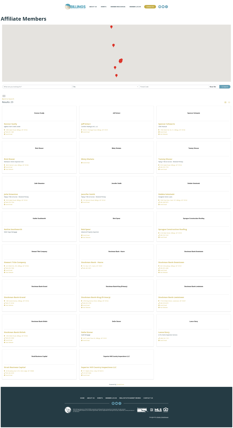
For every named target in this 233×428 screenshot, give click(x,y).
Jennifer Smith (88, 194)
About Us (93, 7)
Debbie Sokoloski (166, 194)
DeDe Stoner (87, 332)
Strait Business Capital (15, 367)
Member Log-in (135, 7)
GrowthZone (120, 384)
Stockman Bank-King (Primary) (95, 297)
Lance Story (163, 332)
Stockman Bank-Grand (14, 297)
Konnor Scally (10, 124)
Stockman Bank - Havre (92, 262)
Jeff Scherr (86, 124)
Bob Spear (86, 229)
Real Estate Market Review (130, 398)
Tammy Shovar (165, 159)
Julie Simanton (11, 194)
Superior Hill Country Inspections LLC (98, 367)
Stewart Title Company (15, 262)
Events (103, 7)
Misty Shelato (87, 159)
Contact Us (148, 398)
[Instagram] (166, 6)
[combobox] (105, 86)
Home (82, 398)
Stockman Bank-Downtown (171, 262)
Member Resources (118, 7)
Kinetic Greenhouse (162, 417)
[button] (120, 61)
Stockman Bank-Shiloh (14, 332)
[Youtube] (163, 6)
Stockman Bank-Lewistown (171, 297)
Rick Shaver (9, 159)
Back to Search (8, 99)
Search (225, 87)
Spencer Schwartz (166, 124)
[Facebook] (159, 6)
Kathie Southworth (13, 229)
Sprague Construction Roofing (172, 229)
